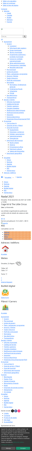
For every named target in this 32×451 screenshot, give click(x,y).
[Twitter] (12, 411)
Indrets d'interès (9, 381)
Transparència (9, 338)
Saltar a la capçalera (9, 1)
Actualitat (8, 177)
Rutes (6, 385)
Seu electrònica (9, 336)
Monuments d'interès (11, 383)
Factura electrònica (10, 358)
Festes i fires (8, 379)
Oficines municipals (10, 343)
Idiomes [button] (6, 11)
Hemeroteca (8, 193)
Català (9, 13)
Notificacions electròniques (13, 351)
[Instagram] (19, 411)
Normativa (7, 334)
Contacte (4, 9)
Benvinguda (8, 377)
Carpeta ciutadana (10, 349)
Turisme (3, 375)
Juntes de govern (9, 323)
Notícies (6, 184)
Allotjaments (8, 390)
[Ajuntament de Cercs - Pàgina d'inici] (12, 31)
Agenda (19, 177)
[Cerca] (24, 36)
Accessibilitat (8, 422)
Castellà (9, 15)
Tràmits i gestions (10, 347)
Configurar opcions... (7, 445)
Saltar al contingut (9, 3)
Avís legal (7, 420)
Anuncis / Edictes (9, 327)
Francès (9, 22)
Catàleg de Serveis (10, 345)
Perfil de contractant (11, 332)
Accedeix (4, 254)
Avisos (6, 182)
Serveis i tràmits (6, 340)
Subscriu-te (5, 298)
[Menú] (2, 40)
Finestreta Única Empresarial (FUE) (15, 360)
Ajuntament (5, 317)
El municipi (4, 362)
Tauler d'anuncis (9, 330)
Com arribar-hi (9, 364)
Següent (9, 282)
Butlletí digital (8, 188)
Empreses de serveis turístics (13, 388)
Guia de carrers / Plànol (12, 366)
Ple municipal (8, 321)
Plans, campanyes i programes (14, 325)
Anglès (9, 18)
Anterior (4, 282)
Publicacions (8, 239)
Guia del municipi (10, 368)
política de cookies (18, 442)
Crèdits (6, 413)
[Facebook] (16, 411)
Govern (6, 319)
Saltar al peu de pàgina (10, 5)
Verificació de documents (12, 353)
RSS (5, 190)
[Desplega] (13, 177)
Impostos (7, 355)
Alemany (10, 20)
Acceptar (23, 448)
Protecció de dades (10, 418)
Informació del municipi (12, 370)
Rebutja (8, 448)
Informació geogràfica (11, 373)
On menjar (7, 392)
